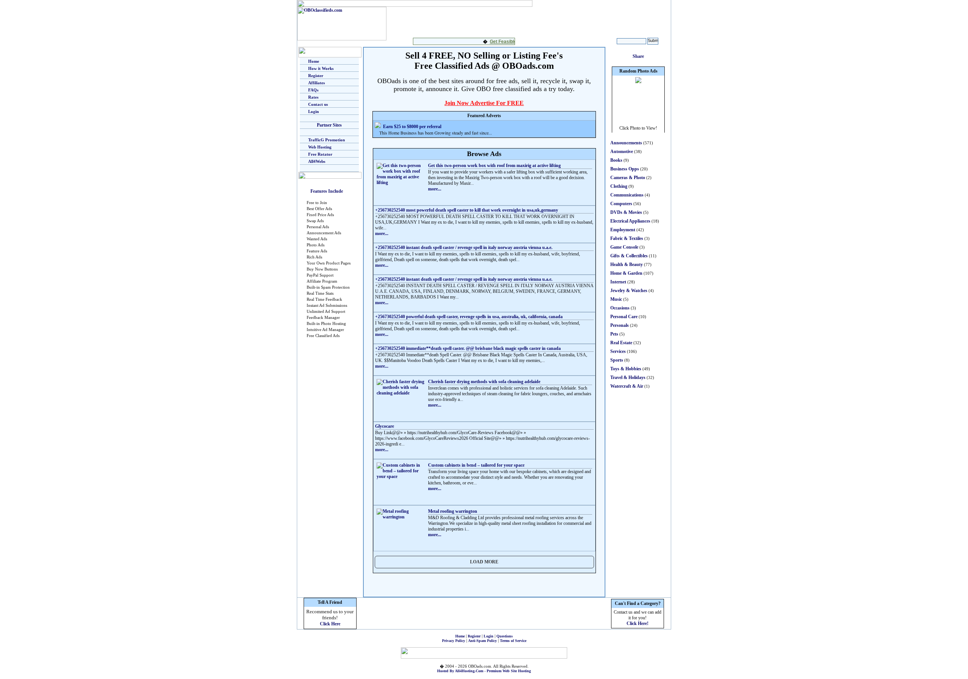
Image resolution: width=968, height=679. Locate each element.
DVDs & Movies (626, 212)
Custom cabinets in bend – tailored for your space (476, 465)
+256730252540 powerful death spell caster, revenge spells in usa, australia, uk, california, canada (469, 316)
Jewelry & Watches (628, 290)
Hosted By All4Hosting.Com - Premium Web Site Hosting (484, 671)
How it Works (321, 68)
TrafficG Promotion (326, 140)
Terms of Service (513, 641)
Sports (616, 360)
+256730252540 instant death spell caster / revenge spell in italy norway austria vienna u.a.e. (463, 247)
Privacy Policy (453, 641)
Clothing (618, 186)
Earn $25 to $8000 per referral (412, 126)
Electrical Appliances (630, 221)
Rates (313, 97)
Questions (504, 636)
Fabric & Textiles (626, 238)
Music (616, 299)
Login (313, 111)
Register (315, 75)
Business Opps (624, 169)
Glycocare (384, 426)
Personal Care (624, 316)
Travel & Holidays (627, 377)
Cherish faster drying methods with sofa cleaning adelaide (484, 381)
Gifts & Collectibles (629, 255)
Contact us (318, 104)
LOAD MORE (484, 562)
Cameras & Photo (627, 177)
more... (434, 189)
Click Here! (637, 623)
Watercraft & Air (626, 386)
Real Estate (621, 342)
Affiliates (316, 82)
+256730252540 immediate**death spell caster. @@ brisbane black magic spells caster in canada (468, 348)
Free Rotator (320, 154)
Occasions (620, 308)
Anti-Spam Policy (482, 641)
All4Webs (316, 161)
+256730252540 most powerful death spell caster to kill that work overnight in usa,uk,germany (466, 210)
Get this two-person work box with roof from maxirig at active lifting (494, 165)
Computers (621, 203)
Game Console (624, 247)
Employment (622, 229)
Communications (627, 195)
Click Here (330, 623)
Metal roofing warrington (452, 511)
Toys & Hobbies (625, 368)
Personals (619, 325)
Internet (618, 282)
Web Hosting (320, 147)
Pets (614, 334)
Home (313, 61)
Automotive (621, 151)
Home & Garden (626, 273)
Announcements (626, 142)
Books (616, 160)
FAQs (313, 90)
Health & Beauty (626, 264)
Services (618, 351)
